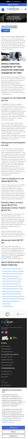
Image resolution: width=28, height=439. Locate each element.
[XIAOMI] (20, 314)
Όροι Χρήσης (4, 382)
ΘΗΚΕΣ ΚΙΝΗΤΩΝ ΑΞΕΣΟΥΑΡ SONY (11, 281)
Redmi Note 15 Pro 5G (19, 46)
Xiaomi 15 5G (17, 42)
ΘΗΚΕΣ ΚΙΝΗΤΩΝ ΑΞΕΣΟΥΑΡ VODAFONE (13, 298)
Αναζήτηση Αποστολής (7, 359)
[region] (13, 413)
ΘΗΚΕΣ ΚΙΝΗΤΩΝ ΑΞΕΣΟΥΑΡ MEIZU (12, 293)
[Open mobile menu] (2, 9)
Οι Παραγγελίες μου (6, 374)
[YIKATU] (7, 314)
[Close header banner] (25, 1)
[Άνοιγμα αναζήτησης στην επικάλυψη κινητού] (21, 9)
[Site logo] (13, 9)
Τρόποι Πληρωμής (5, 349)
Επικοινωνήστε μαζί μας (7, 362)
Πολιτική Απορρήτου (7, 418)
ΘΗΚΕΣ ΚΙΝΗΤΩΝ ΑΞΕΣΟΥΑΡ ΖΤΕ (11, 301)
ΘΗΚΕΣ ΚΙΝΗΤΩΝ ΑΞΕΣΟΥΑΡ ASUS (11, 291)
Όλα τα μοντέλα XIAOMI (8, 36)
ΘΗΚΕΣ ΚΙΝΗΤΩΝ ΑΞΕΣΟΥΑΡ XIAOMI (12, 286)
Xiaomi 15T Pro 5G (7, 49)
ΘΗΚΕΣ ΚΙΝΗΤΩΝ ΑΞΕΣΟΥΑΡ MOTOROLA (13, 296)
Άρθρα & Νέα (4, 376)
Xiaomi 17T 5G (9, 46)
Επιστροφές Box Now (6, 357)
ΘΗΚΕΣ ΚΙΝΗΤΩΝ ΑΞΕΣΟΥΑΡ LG (11, 276)
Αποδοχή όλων (13, 427)
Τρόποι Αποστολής (6, 346)
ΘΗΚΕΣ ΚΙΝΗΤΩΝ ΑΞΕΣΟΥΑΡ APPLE (12, 268)
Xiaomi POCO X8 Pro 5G (7, 42)
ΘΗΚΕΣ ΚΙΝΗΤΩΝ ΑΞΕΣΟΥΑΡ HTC (11, 283)
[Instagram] (6, 332)
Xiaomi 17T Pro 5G (20, 40)
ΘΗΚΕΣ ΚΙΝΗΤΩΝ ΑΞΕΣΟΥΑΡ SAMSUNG (13, 271)
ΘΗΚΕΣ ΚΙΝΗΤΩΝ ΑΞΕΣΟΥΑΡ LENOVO (12, 273)
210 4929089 (14, 4)
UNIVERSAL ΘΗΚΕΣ (7, 306)
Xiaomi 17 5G (4, 47)
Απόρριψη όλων (13, 436)
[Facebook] (2, 332)
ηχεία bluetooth (5, 257)
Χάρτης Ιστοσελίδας (6, 365)
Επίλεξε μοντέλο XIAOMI (9, 27)
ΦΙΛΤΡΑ (6, 30)
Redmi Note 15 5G (10, 40)
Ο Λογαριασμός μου (6, 371)
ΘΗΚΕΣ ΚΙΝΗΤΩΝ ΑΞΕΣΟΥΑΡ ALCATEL (12, 288)
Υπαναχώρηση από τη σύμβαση (9, 354)
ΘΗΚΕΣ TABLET (6, 304)
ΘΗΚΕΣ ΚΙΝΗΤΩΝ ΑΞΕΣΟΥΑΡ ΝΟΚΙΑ (12, 278)
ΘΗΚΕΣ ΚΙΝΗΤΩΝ (20, 36)
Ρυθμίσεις (13, 431)
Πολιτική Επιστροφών (6, 351)
